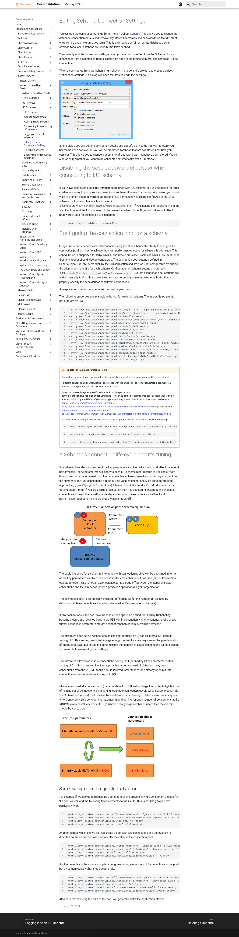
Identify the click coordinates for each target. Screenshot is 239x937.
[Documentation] (23, 4)
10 (63, 339)
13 (63, 349)
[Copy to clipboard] (176, 223)
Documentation (25, 19)
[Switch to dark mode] (180, 4)
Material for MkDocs (37, 933)
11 (63, 342)
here (128, 289)
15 (63, 356)
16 (63, 359)
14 (63, 352)
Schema (135, 33)
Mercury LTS (72, 4)
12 (63, 346)
